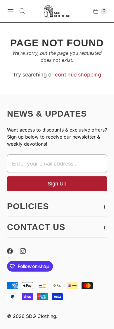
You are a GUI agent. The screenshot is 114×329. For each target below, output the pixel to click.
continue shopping (78, 74)
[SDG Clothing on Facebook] (13, 251)
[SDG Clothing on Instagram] (26, 251)
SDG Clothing (41, 316)
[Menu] (10, 11)
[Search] (22, 11)
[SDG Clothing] (57, 11)
